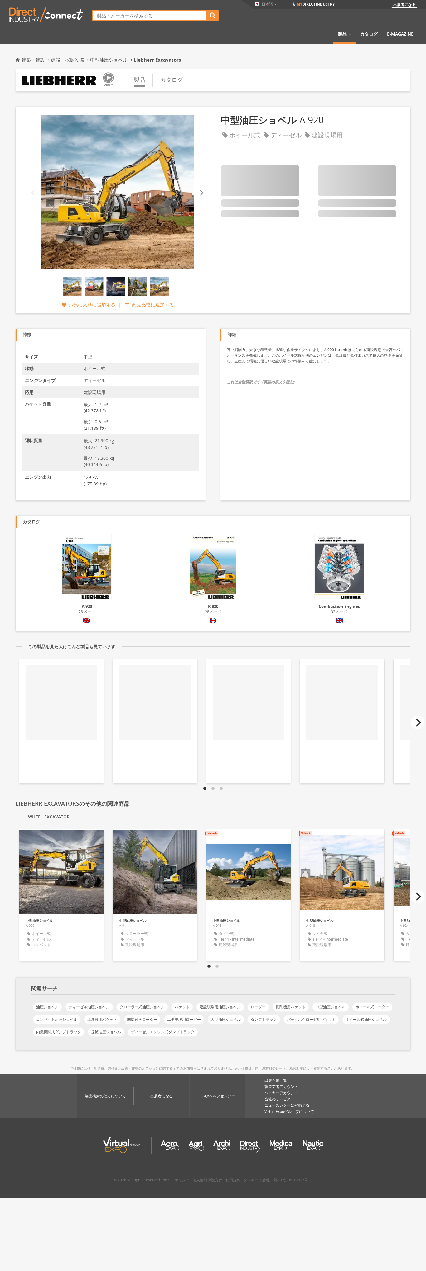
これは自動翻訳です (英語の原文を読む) (261, 382)
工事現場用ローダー (184, 1019)
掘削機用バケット (291, 1007)
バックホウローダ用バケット (311, 1019)
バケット (182, 1007)
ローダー (258, 1007)
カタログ (369, 34)
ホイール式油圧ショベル (366, 1019)
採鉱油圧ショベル (106, 1032)
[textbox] (149, 15)
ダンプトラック (264, 1019)
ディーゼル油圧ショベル (89, 1007)
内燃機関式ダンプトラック (58, 1032)
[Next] (201, 193)
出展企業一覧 (275, 1080)
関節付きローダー (142, 1019)
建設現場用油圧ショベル (220, 1007)
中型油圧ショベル (331, 1007)
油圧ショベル (47, 1007)
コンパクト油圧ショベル (56, 1019)
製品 (342, 34)
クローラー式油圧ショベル (142, 1007)
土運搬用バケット (102, 1019)
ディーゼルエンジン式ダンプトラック (163, 1032)
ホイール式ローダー (372, 1007)
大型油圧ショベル (226, 1019)
